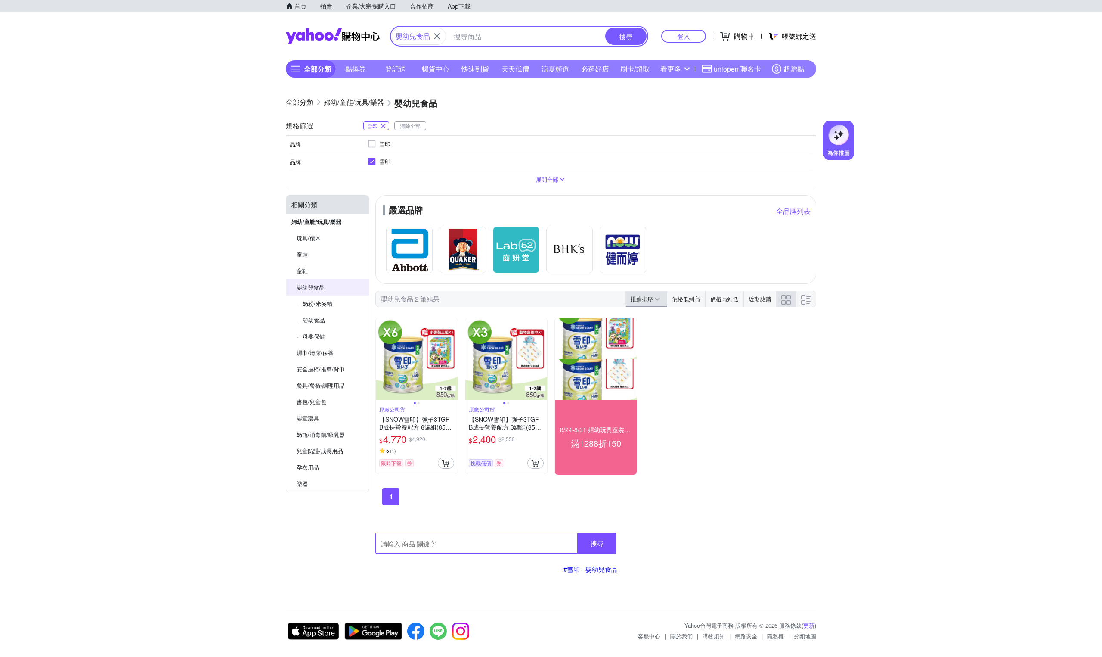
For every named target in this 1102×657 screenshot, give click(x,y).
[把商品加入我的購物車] (446, 463)
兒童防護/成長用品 (320, 451)
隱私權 (775, 636)
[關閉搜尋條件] (437, 36)
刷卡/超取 (635, 69)
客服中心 (649, 636)
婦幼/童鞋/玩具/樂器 (316, 222)
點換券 (355, 69)
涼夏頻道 (555, 69)
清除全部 (410, 125)
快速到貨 (475, 69)
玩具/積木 (309, 238)
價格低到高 (686, 299)
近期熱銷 (760, 299)
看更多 (670, 69)
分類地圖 (805, 636)
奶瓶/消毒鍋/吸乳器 (321, 434)
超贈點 (793, 69)
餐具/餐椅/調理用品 (321, 385)
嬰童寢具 (308, 418)
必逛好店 (595, 69)
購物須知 (714, 636)
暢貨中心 (435, 69)
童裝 (302, 254)
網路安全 (746, 636)
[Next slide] (452, 359)
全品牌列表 (793, 211)
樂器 (302, 484)
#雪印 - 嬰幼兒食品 (590, 568)
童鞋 (302, 271)
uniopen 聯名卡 (737, 69)
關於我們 (681, 636)
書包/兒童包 (311, 402)
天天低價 (515, 69)
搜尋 (597, 543)
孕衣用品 (308, 467)
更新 (808, 625)
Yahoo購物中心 (333, 36)
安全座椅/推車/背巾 (321, 369)
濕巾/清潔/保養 (315, 353)
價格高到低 (724, 299)
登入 (683, 35)
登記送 (395, 69)
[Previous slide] (381, 359)
